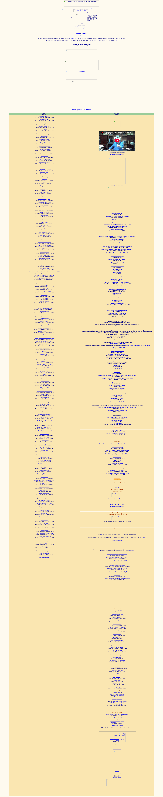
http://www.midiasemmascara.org (81, 30)
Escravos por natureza (44, 397)
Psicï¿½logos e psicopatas (44, 159)
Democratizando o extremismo (44, 258)
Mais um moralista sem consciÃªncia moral (117, 259)
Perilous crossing (117, 680)
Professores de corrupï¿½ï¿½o (44, 199)
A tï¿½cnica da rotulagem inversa (44, 536)
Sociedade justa (44, 513)
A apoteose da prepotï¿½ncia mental (44, 391)
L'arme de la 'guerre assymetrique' (120, 701)
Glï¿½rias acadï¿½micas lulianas (44, 301)
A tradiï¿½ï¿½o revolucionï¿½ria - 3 (44, 420)
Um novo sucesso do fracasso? (44, 261)
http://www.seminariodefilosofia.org (81, 26)
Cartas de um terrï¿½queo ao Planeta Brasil (117, 571)
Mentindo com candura (44, 311)
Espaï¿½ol (119, 692)
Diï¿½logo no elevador (44, 195)
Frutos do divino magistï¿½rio (117, 266)
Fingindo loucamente (44, 440)
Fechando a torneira (44, 410)
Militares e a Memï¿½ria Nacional (44, 235)
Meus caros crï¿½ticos (44, 281)
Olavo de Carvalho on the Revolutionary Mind (117, 560)
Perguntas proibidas (44, 407)
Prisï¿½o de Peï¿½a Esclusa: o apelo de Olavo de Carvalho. (137, 345)
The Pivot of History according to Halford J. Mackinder (117, 282)
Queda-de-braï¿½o (44, 285)
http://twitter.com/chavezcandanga (117, 343)
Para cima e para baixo (44, 526)
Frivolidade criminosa (44, 394)
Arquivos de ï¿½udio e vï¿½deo (117, 504)
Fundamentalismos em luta (44, 146)
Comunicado (117, 372)
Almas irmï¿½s (117, 365)
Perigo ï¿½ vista (44, 530)
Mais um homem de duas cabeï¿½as (44, 291)
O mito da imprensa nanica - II (44, 328)
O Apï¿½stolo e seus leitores (44, 149)
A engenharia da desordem (44, 116)
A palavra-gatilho (44, 175)
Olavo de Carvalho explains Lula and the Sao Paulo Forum (117, 391)
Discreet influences (117, 637)
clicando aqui (143, 537)
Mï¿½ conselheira (44, 467)
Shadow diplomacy (117, 617)
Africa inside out (117, 620)
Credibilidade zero (44, 136)
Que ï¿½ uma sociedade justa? (44, 463)
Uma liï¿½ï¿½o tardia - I (44, 348)
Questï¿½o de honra (44, 483)
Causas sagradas (44, 288)
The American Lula (117, 657)
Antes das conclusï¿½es (44, 447)
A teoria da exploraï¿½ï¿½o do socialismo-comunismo (117, 714)
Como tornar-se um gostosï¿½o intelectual (44, 503)
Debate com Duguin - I (117, 306)
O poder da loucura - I (44, 321)
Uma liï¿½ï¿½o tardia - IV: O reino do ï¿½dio (44, 338)
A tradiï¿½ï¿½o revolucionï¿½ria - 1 (44, 427)
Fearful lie (117, 653)
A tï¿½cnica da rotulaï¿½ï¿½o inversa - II (44, 533)
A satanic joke (117, 673)
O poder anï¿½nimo (44, 172)
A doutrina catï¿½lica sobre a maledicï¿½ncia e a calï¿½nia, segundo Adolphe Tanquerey (117, 375)
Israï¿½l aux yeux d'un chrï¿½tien (117, 702)
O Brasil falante (44, 520)
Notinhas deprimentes (44, 152)
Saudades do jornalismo (44, 212)
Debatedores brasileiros (44, 132)
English (114, 692)
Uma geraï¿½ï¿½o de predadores (44, 460)
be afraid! (126, 473)
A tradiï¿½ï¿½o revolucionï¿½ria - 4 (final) (44, 417)
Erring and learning (117, 677)
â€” (123, 473)
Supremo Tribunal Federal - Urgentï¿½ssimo (117, 226)
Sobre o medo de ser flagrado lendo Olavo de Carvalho (117, 557)
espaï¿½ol (84, 33)
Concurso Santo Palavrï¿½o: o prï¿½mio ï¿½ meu (117, 275)
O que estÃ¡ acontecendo (44, 126)
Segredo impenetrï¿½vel (44, 192)
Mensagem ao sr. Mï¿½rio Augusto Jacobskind (117, 310)
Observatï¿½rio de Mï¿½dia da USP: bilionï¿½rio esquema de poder (117, 246)
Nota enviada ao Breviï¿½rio (117, 401)
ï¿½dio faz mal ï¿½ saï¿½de (44, 371)
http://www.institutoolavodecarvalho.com (81, 28)
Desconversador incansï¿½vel (117, 256)
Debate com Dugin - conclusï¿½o (117, 262)
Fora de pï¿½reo (44, 450)
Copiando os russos (44, 400)
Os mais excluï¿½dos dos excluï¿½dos (117, 717)
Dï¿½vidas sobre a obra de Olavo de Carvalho (117, 417)
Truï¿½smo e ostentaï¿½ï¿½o (117, 213)
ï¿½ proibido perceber (44, 381)
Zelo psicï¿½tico (44, 209)
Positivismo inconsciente (44, 139)
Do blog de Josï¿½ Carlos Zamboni (117, 242)
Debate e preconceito (44, 166)
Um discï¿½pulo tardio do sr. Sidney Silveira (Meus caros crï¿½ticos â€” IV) (44, 271)
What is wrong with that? (117, 663)
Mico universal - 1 (44, 477)
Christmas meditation (117, 634)
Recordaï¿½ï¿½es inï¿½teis (44, 248)
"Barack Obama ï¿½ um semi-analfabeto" (117, 289)
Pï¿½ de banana (44, 298)
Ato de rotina (44, 546)
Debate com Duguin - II (117, 293)
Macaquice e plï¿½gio (117, 395)
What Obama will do (117, 457)
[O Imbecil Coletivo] (117, 748)
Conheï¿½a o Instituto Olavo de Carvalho (117, 313)
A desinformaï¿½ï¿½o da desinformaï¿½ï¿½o (44, 430)
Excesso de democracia (44, 553)
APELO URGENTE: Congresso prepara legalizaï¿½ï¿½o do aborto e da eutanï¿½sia (117, 232)
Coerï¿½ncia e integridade (44, 255)
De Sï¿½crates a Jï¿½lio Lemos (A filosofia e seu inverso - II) (117, 222)
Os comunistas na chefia (44, 324)
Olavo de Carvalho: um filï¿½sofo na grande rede (117, 554)
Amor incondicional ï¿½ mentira (44, 245)
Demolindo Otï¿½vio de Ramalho (44, 202)
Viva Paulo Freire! (44, 215)
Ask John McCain (117, 460)
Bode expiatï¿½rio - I (44, 357)
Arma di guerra (117, 696)
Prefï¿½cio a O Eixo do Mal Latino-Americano (117, 568)
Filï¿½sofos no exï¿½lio (44, 387)
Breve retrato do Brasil (44, 457)
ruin (119, 667)
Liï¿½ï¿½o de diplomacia (44, 487)
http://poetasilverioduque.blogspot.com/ (138, 543)
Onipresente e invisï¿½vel (44, 232)
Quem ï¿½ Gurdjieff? (117, 368)
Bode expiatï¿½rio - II (44, 354)
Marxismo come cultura (119, 695)
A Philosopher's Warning (117, 447)
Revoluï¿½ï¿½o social (44, 404)
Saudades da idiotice (44, 539)
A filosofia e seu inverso (117, 219)
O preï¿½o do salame (117, 423)
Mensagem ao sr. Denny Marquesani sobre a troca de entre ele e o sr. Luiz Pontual (117, 407)
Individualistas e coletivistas (44, 500)
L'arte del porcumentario (117, 699)
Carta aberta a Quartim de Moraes (44, 314)
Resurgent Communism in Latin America (117, 354)
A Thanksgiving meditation (117, 640)
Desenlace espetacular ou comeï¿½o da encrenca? (44, 480)
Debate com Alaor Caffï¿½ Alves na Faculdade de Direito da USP (117, 722)
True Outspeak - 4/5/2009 (117, 413)
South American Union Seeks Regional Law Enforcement (117, 216)
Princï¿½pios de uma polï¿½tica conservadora (44, 444)
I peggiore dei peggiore (117, 697)
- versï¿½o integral (127, 578)
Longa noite (44, 179)
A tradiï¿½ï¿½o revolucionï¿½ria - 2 (44, 424)
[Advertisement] (117, 118)
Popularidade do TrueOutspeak (117, 154)
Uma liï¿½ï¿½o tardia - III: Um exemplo (44, 341)
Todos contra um (44, 351)
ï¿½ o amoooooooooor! (117, 300)
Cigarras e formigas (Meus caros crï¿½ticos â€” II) (44, 278)
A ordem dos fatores (44, 189)
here (116, 40)
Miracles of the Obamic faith (117, 463)
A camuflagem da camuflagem (44, 169)
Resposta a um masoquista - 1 (117, 382)
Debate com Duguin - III (117, 285)
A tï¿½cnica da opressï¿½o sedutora (44, 308)
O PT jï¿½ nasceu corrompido (117, 361)
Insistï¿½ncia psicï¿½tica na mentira (117, 385)
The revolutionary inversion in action (117, 660)
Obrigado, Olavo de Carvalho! (117, 303)
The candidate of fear (117, 466)
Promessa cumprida (44, 185)
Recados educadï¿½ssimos (117, 540)
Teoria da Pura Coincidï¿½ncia (44, 242)
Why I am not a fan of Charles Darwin (117, 627)
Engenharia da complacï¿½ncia (44, 218)
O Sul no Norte (44, 295)
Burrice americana (44, 156)
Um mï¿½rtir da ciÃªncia (44, 493)
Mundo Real (117, 575)
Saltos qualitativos (44, 305)
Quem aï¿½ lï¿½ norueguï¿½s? (44, 414)
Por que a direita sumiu (44, 252)
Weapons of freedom (117, 624)
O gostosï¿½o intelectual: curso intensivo (44, 496)
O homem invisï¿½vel (44, 490)
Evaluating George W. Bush (117, 670)
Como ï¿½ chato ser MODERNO (117, 229)
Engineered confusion (117, 683)
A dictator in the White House (117, 614)
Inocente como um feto (44, 205)
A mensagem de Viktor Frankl (117, 351)
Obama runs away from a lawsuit (117, 470)
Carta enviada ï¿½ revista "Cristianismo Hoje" (117, 410)
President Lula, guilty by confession (117, 687)
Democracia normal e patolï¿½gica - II (44, 364)
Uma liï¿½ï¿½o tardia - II (44, 344)
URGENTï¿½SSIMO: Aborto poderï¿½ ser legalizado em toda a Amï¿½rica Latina (117, 236)
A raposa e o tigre (44, 453)
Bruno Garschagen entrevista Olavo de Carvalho (113, 578)
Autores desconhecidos (44, 510)
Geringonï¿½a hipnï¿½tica (44, 516)
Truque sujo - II (44, 361)
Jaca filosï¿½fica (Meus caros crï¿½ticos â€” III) (44, 275)
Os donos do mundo (44, 523)
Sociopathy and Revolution (117, 610)
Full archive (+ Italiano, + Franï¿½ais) (117, 694)
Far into (116, 667)
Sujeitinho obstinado (117, 269)
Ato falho (44, 182)
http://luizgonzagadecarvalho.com (81, 29)
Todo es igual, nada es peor (44, 318)
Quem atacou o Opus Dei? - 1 (117, 420)
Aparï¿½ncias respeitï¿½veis (44, 162)
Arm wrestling (117, 630)
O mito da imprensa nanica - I (44, 331)
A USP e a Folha (44, 334)
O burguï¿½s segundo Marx (44, 384)
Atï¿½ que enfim (44, 377)
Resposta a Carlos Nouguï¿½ (117, 279)
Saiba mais (117, 771)
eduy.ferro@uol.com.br (117, 777)
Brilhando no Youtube (44, 434)
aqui (101, 534)
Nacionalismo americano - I (44, 506)
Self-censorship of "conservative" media (114, 473)
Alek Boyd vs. (117, 398)
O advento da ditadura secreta (44, 228)
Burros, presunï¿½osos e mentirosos (117, 388)
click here (123, 476)
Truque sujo (44, 374)
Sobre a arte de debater (44, 470)
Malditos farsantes (117, 272)
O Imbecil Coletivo (117, 749)
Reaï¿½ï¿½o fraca (44, 222)
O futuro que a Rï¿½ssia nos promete (44, 473)
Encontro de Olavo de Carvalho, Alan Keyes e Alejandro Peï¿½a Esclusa (117, 378)
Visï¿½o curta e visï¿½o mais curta (44, 122)
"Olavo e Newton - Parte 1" (106, 531)
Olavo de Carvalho (74, 38)
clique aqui (117, 487)
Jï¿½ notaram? (44, 129)
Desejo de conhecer (44, 543)
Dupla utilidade (44, 265)
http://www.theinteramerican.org (81, 27)
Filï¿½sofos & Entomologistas (117, 239)
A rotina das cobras (44, 238)
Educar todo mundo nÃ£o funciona (117, 565)
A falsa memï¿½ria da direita (44, 142)
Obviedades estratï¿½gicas (44, 268)
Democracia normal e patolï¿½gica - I (44, 367)
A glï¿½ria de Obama (44, 437)
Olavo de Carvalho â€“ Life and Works (81, 109)
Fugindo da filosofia (44, 119)
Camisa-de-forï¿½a (44, 549)
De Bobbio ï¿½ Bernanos (117, 704)
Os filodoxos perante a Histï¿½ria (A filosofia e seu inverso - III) (117, 224)
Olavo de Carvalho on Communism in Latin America (117, 357)
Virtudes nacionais (44, 225)
